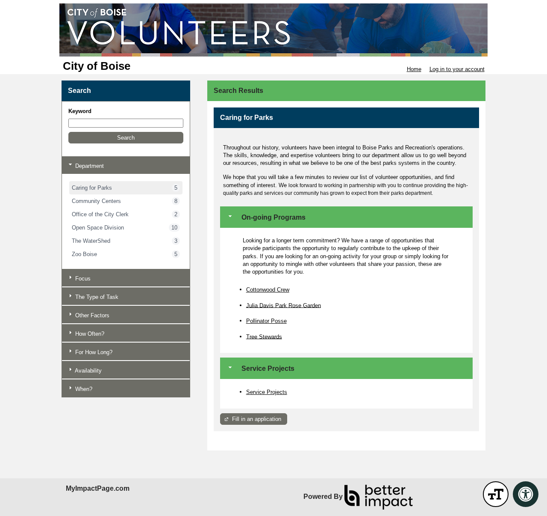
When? (83, 389)
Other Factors (91, 315)
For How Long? (93, 352)
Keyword (79, 111)
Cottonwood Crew (267, 289)
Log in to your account (457, 69)
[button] (125, 137)
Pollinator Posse (266, 321)
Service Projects (266, 392)
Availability (88, 370)
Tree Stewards (264, 336)
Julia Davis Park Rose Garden (283, 305)
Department (89, 166)
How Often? (89, 334)
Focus (82, 278)
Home (414, 69)
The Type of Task (96, 297)
